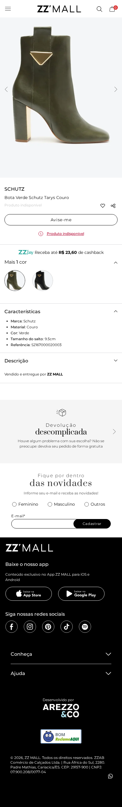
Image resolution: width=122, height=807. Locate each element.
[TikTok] (66, 626)
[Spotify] (85, 626)
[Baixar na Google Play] (81, 594)
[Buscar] (99, 9)
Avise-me (61, 219)
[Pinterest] (48, 626)
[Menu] (8, 8)
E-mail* (18, 516)
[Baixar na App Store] (28, 594)
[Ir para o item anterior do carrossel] (6, 90)
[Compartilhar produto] (113, 206)
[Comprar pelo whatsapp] (110, 776)
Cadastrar (92, 523)
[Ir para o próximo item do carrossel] (116, 90)
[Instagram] (30, 626)
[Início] (59, 8)
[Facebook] (11, 626)
